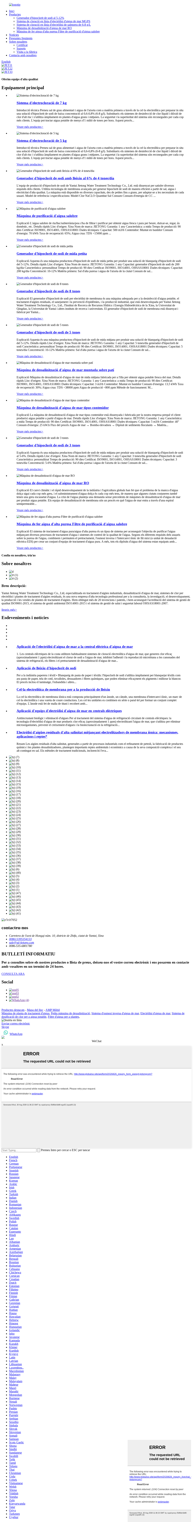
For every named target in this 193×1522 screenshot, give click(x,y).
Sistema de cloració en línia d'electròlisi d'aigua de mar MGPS (53, 21)
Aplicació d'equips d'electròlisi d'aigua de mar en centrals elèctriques (69, 711)
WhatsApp (16, 1034)
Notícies (14, 34)
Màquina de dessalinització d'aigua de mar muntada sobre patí (65, 370)
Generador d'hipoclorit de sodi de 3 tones (48, 445)
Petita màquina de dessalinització (70, 1013)
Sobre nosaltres (18, 41)
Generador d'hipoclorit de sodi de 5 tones (48, 332)
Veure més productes (30, 126)
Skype (5, 1027)
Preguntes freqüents (20, 38)
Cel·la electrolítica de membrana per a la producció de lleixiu (63, 689)
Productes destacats (13, 1010)
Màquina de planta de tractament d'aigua (25, 1013)
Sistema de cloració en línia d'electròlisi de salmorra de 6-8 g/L (54, 24)
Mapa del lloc (35, 1010)
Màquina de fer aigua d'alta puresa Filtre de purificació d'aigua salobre (58, 31)
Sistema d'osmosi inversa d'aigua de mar (115, 1013)
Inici (11, 11)
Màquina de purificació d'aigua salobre (47, 216)
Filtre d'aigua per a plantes (63, 1016)
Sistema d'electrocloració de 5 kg (42, 141)
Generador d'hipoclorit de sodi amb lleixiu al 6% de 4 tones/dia (65, 178)
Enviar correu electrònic (16, 1023)
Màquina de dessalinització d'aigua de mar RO (44, 28)
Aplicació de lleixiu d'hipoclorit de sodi (46, 668)
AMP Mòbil (52, 1010)
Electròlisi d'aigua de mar (155, 1013)
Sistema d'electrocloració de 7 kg (42, 103)
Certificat (22, 45)
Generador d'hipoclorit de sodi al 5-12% (40, 17)
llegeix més (9, 609)
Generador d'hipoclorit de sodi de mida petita (52, 254)
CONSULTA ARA (13, 973)
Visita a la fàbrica (27, 51)
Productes (15, 14)
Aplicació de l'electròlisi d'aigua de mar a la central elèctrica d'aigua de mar (75, 647)
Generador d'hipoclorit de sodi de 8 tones (48, 291)
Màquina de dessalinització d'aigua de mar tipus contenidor (63, 408)
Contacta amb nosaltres (23, 55)
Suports (21, 48)
